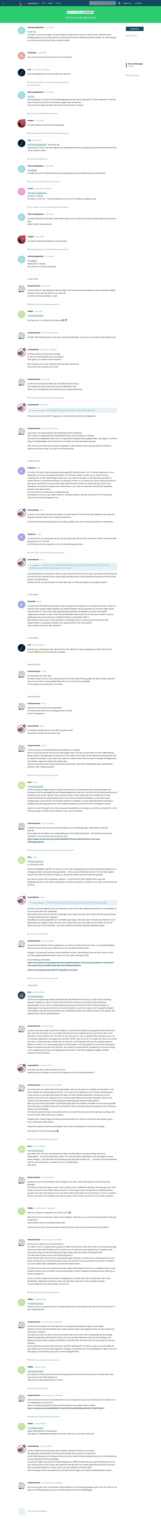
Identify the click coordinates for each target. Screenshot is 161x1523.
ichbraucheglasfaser (38, 145)
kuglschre (36, 565)
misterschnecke (36, 316)
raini (32, 97)
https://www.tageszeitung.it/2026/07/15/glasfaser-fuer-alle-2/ (52, 970)
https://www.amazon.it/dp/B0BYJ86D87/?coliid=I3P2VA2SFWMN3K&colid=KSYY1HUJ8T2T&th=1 (66, 1408)
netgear (33, 170)
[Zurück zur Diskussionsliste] (3, 3)
